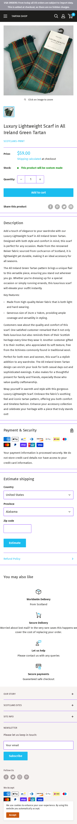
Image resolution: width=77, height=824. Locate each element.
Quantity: (9, 179)
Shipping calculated (29, 158)
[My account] (63, 16)
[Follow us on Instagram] (19, 777)
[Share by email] (70, 206)
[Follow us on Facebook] (6, 777)
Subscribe (15, 756)
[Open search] (56, 16)
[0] (70, 16)
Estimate (15, 543)
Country (9, 487)
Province (9, 504)
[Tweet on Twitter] (64, 206)
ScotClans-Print (14, 141)
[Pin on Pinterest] (57, 206)
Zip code (9, 520)
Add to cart (38, 192)
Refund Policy (12, 558)
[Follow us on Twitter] (12, 777)
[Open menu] (5, 16)
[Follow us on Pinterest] (26, 777)
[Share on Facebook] (50, 206)
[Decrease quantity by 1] (21, 179)
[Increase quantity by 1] (40, 179)
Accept (12, 815)
